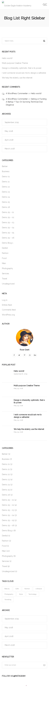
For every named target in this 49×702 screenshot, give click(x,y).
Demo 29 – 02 (8, 217)
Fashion (5, 253)
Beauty (7, 589)
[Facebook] (14, 355)
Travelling (7, 599)
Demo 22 (6, 187)
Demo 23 (6, 192)
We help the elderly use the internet (17, 78)
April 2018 (9, 140)
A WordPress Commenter (17, 93)
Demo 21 (6, 182)
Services (5, 273)
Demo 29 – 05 (8, 233)
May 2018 (9, 131)
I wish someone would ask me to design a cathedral (24, 73)
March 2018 (10, 149)
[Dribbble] (30, 355)
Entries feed (7, 305)
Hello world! (7, 58)
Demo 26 (6, 207)
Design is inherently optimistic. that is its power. (22, 68)
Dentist (5, 248)
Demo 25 (6, 202)
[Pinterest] (25, 355)
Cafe (17, 589)
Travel (4, 279)
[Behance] (35, 355)
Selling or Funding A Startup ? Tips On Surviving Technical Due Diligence (26, 102)
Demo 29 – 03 (8, 222)
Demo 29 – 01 (8, 212)
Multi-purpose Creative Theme (15, 63)
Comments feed (9, 310)
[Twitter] (19, 355)
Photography (7, 268)
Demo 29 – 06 (8, 238)
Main (4, 263)
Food (4, 258)
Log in (4, 300)
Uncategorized (8, 284)
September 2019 (12, 122)
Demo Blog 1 (7, 243)
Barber (5, 166)
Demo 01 (6, 177)
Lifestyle (39, 589)
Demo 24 (6, 197)
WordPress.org (8, 315)
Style (21, 594)
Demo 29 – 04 (8, 228)
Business (5, 171)
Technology (32, 594)
